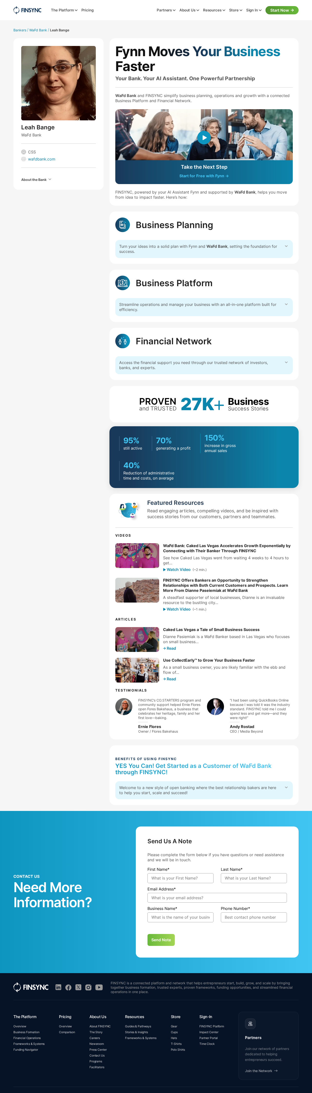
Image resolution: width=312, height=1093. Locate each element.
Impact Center (208, 1032)
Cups (174, 1032)
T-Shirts (176, 1044)
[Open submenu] (76, 10)
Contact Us (97, 1055)
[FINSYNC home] (27, 10)
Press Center (98, 1049)
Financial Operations (27, 1038)
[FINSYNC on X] (78, 987)
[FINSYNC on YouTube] (99, 987)
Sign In (252, 10)
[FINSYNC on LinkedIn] (58, 987)
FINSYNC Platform (211, 1026)
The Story (96, 1032)
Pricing (87, 10)
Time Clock (207, 1044)
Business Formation (26, 1032)
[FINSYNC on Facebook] (68, 987)
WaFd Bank (38, 30)
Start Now (279, 10)
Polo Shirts (178, 1049)
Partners (164, 10)
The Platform (62, 10)
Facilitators (96, 1067)
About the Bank (34, 180)
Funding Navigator (25, 1049)
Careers (94, 1038)
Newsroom (96, 1044)
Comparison (67, 1032)
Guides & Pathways (138, 1026)
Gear (174, 1026)
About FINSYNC (100, 1026)
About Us (187, 10)
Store (234, 10)
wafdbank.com (41, 159)
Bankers (19, 30)
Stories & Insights (136, 1032)
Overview (19, 1026)
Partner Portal (208, 1038)
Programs (95, 1061)
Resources (212, 10)
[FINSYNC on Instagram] (88, 987)
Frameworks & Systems (29, 1044)
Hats (174, 1038)
